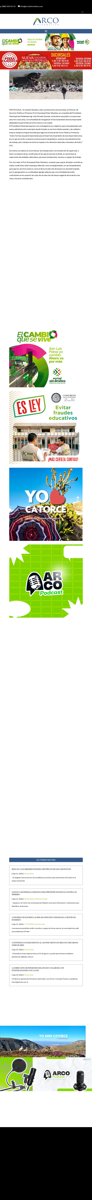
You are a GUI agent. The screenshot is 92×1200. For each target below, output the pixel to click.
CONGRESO (29, 924)
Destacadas (29, 873)
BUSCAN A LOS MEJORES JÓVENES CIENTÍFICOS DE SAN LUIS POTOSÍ (41, 869)
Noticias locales (41, 899)
